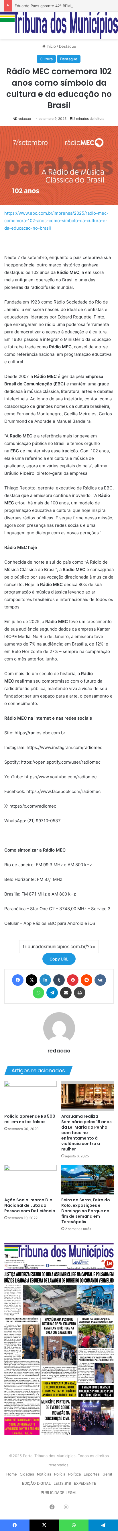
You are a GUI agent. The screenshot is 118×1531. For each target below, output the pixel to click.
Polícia (59, 1474)
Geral (107, 1474)
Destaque (67, 46)
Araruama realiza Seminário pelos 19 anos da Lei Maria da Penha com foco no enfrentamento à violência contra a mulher (86, 1132)
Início (51, 46)
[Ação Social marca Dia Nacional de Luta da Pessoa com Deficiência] (30, 1179)
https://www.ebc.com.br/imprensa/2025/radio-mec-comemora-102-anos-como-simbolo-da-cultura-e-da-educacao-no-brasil (56, 220)
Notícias (44, 1474)
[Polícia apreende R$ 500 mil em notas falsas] (30, 1096)
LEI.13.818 (62, 1483)
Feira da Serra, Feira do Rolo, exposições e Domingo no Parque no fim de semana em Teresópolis (85, 1211)
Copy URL (59, 958)
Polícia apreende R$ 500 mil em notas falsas (29, 1119)
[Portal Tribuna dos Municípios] (59, 25)
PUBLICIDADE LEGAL (59, 1492)
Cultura (46, 59)
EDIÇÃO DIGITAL (36, 1483)
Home (11, 1474)
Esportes (92, 1474)
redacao (24, 118)
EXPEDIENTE (85, 1483)
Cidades (27, 1474)
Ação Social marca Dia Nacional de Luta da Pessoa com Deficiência (29, 1205)
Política (74, 1474)
